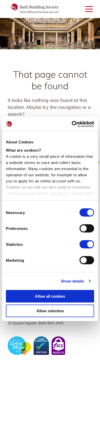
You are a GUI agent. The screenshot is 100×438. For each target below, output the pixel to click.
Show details (72, 281)
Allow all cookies (50, 296)
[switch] (86, 228)
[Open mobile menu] (89, 9)
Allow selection (50, 311)
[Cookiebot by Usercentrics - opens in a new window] (72, 124)
